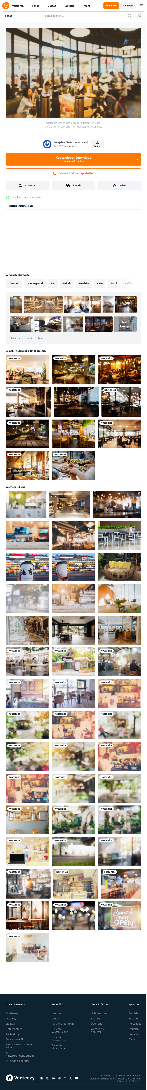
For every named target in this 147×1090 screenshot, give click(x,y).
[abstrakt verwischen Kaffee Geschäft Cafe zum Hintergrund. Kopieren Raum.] (73, 691)
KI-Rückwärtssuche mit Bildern (19, 1044)
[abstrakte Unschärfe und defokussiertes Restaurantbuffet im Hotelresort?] (28, 400)
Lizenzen (57, 1011)
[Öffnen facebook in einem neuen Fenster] (42, 1076)
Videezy (10, 1022)
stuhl (113, 281)
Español (131, 1016)
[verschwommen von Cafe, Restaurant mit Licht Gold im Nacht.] (73, 914)
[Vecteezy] (5, 5)
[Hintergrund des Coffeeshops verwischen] (26, 502)
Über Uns (96, 1022)
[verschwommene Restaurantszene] (73, 367)
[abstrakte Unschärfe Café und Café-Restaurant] (119, 628)
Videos (52, 6)
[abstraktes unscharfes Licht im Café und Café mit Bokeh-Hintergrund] (27, 754)
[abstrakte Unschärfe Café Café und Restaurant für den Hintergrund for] (27, 628)
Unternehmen (14, 1027)
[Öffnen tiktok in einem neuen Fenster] (64, 1076)
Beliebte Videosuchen (59, 1045)
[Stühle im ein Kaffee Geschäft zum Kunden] (119, 565)
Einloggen (127, 5)
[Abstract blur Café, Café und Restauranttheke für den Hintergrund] (27, 818)
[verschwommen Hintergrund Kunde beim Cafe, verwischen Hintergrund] (75, 882)
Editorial (70, 6)
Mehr (87, 6)
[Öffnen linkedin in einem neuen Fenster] (53, 1076)
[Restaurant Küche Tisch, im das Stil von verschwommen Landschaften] (27, 914)
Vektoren (18, 6)
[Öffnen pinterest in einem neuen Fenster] (59, 1076)
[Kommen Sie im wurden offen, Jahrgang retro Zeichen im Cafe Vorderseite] (119, 914)
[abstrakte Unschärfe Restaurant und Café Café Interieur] (27, 463)
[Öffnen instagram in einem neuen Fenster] (47, 1076)
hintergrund (35, 281)
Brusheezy (12, 1011)
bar (53, 281)
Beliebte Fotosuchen (59, 1037)
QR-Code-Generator (17, 1059)
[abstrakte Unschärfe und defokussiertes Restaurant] (119, 432)
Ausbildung (13, 1032)
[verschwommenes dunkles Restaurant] (121, 400)
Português (132, 1022)
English (130, 1011)
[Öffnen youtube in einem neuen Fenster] (76, 1076)
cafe (100, 281)
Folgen (97, 146)
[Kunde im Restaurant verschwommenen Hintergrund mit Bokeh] (119, 849)
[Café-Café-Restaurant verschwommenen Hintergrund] (27, 533)
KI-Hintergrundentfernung (20, 1052)
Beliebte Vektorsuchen (60, 1028)
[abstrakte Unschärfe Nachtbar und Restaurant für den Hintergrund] (76, 400)
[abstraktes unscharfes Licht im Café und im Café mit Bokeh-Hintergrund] (119, 723)
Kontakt (95, 1016)
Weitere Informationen (21, 204)
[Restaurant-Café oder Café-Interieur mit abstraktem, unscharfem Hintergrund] (73, 533)
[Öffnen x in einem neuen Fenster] (70, 1076)
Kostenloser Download (74, 159)
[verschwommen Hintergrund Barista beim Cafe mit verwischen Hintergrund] (121, 882)
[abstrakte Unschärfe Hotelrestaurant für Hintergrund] (73, 628)
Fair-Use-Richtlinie (126, 1079)
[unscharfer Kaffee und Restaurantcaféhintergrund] (73, 818)
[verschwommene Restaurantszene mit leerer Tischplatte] (27, 432)
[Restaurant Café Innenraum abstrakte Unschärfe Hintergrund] (73, 432)
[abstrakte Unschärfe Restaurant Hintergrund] (119, 660)
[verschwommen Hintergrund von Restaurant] (73, 660)
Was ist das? (36, 197)
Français (131, 1032)
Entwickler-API (14, 1037)
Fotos (35, 6)
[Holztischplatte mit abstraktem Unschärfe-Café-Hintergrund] (73, 596)
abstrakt (14, 281)
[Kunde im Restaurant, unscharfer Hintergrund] (119, 533)
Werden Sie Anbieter (98, 1028)
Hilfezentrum (99, 1011)
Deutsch (131, 1027)
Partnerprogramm (63, 1022)
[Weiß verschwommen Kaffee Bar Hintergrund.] (27, 596)
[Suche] (129, 16)
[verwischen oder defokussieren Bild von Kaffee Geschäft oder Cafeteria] (27, 660)
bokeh (67, 281)
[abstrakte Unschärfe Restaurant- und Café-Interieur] (27, 367)
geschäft (84, 281)
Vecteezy (11, 1016)
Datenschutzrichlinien (127, 1076)
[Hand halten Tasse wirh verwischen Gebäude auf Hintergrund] (73, 565)
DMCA (55, 1016)
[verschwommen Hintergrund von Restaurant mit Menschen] (28, 882)
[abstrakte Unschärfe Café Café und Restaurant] (119, 596)
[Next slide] (133, 281)
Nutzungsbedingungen (99, 1076)
